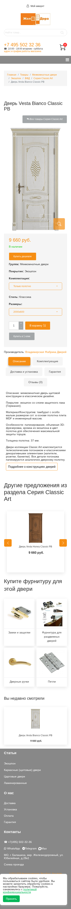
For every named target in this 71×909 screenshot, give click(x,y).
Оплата (9, 815)
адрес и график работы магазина (22, 51)
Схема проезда (14, 864)
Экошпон (10, 763)
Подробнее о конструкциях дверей (31, 466)
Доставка (10, 803)
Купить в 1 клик (21, 336)
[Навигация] (67, 60)
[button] (35, 286)
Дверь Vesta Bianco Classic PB (35, 735)
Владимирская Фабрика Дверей (45, 352)
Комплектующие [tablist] (47, 361)
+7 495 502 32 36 (22, 44)
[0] (62, 49)
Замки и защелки (19, 632)
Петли (52, 681)
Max (44, 848)
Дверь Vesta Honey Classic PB (35, 546)
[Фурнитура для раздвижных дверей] (51, 613)
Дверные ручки (19, 681)
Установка (10, 809)
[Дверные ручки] (19, 662)
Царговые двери (14, 776)
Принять (11, 898)
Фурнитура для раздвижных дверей (52, 636)
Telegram (31, 848)
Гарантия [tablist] (55, 371)
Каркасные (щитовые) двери (22, 770)
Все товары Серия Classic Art (46, 119)
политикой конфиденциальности (20, 891)
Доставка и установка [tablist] (24, 371)
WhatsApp (13, 848)
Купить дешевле (22, 256)
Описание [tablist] (19, 361)
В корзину (36, 325)
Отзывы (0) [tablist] (35, 382)
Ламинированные (15, 783)
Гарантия (10, 822)
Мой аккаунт (37, 6)
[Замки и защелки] (19, 613)
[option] (35, 542)
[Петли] (51, 662)
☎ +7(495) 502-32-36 (18, 842)
